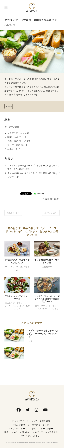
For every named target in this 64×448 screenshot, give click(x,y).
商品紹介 (36, 425)
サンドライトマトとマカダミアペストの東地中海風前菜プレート (46, 299)
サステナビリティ (21, 425)
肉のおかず (47, 267)
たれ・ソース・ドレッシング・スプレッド (17, 306)
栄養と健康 (45, 421)
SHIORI (9, 106)
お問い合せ (24, 432)
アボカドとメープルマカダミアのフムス (17, 261)
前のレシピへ (13, 213)
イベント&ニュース (18, 428)
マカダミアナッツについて (24, 421)
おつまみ (54, 309)
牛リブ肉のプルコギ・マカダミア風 (46, 261)
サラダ (19, 267)
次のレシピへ (51, 213)
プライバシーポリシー (31, 436)
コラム (33, 428)
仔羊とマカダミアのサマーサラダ (17, 297)
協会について (10, 432)
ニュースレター (46, 428)
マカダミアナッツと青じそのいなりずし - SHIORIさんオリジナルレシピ (42, 333)
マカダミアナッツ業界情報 (45, 432)
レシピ (29, 341)
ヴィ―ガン (10, 267)
